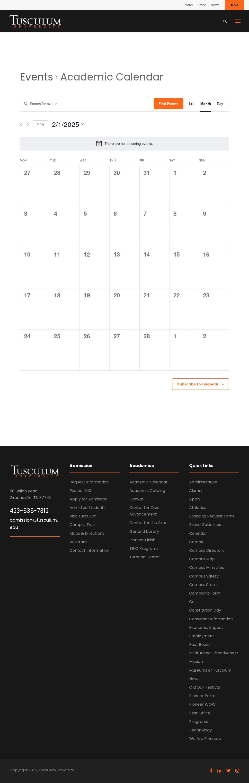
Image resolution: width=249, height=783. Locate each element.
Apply (194, 499)
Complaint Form (205, 593)
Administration (203, 482)
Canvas (136, 499)
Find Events (168, 103)
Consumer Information (211, 619)
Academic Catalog (147, 490)
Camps (196, 542)
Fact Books (199, 644)
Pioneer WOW (202, 704)
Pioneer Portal (202, 696)
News (215, 5)
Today (40, 124)
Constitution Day (205, 610)
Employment (201, 636)
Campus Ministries (206, 567)
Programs (198, 721)
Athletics (197, 507)
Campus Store (203, 584)
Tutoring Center (144, 557)
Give (235, 5)
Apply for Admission (88, 499)
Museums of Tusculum (210, 670)
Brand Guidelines (205, 524)
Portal (188, 5)
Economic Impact (206, 627)
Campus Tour (82, 524)
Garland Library (144, 531)
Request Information (89, 482)
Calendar (198, 533)
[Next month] (27, 124)
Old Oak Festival (204, 687)
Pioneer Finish (142, 540)
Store (202, 5)
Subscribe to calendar (198, 384)
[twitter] (228, 770)
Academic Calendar (148, 482)
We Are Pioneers (205, 738)
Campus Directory (206, 550)
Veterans (78, 542)
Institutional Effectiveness (213, 653)
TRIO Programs (143, 548)
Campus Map (202, 559)
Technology (200, 730)
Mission (196, 661)
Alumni (195, 490)
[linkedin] (219, 770)
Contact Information (89, 550)
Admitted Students (88, 507)
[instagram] (237, 770)
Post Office (199, 713)
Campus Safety (204, 576)
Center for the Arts (147, 522)
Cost (193, 602)
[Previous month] (21, 124)
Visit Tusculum (83, 516)
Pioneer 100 (80, 490)
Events (36, 77)
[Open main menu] (238, 21)
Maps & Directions (87, 533)
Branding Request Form (211, 516)
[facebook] (211, 770)
